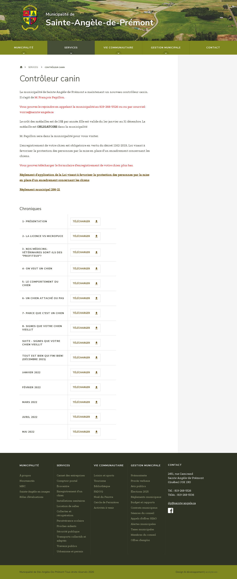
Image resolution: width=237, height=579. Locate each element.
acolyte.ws (211, 572)
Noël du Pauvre (103, 497)
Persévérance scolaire (70, 520)
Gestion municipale (166, 47)
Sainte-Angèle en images (35, 491)
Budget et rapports (143, 502)
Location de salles (68, 506)
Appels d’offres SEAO (144, 518)
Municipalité (23, 47)
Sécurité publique (68, 531)
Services (71, 47)
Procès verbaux (140, 480)
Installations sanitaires (71, 500)
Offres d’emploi (140, 540)
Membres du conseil (143, 534)
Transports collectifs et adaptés (71, 538)
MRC (23, 486)
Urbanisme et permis (70, 551)
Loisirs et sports (104, 475)
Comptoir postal (67, 480)
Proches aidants (66, 526)
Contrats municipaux (144, 507)
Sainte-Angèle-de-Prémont (99, 19)
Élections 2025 (140, 491)
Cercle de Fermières (106, 502)
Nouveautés (27, 480)
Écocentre (63, 486)
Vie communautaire (118, 47)
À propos (25, 475)
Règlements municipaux (146, 497)
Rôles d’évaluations (31, 497)
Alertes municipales (143, 524)
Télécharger (81, 221)
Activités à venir (104, 507)
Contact (213, 47)
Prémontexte (139, 475)
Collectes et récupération (65, 513)
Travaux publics (67, 546)
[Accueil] (30, 17)
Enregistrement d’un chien (69, 493)
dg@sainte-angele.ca (182, 503)
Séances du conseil (142, 513)
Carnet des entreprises (71, 475)
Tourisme (100, 480)
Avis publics (138, 486)
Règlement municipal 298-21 (40, 189)
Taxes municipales (142, 529)
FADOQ (98, 491)
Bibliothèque (102, 486)
